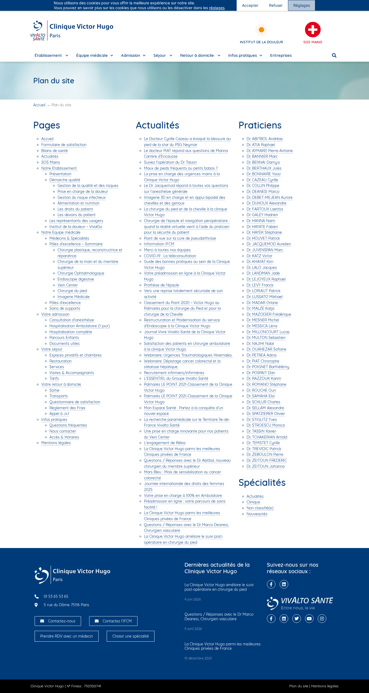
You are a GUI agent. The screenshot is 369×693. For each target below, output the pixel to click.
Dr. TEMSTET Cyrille (263, 442)
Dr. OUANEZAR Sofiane (266, 349)
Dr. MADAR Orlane (262, 302)
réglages (216, 7)
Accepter (250, 5)
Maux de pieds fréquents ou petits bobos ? (181, 168)
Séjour (160, 55)
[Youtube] (309, 618)
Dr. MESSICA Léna (262, 326)
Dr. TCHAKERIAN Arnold (267, 437)
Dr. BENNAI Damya (263, 162)
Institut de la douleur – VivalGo (75, 226)
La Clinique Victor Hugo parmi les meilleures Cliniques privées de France (182, 451)
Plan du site (298, 686)
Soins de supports (64, 308)
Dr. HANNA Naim (261, 220)
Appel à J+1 (59, 413)
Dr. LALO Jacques (262, 267)
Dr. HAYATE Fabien (262, 226)
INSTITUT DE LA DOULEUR (261, 42)
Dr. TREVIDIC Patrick (264, 448)
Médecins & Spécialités (69, 238)
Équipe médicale (92, 55)
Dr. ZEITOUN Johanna (265, 466)
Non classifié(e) (260, 508)
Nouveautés (257, 514)
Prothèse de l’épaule (161, 285)
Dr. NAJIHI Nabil (260, 343)
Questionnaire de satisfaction (74, 402)
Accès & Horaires (64, 437)
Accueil (39, 105)
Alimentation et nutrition (78, 203)
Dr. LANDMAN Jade (263, 273)
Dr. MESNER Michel (263, 320)
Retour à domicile (197, 55)
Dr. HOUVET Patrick (263, 238)
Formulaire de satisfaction (63, 144)
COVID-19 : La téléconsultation (170, 255)
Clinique (253, 502)
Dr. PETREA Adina (261, 355)
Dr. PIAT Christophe (263, 361)
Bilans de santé (54, 150)
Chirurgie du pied (72, 290)
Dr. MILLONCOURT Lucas (268, 331)
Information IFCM (159, 244)
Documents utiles (64, 343)
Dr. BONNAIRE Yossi (264, 173)
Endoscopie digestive (76, 279)
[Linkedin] (284, 584)
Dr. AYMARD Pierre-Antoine (270, 150)
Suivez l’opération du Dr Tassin (170, 162)
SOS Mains (312, 42)
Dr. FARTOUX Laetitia (265, 209)
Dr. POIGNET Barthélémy (268, 366)
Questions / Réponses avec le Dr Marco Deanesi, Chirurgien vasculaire (219, 616)
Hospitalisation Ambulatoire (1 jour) (79, 326)
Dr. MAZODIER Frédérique (269, 314)
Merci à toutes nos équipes (167, 250)
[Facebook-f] (271, 584)
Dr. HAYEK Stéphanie (264, 232)
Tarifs (54, 378)
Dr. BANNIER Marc (262, 156)
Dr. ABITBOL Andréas (265, 138)
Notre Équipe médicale (60, 232)
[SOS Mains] (313, 30)
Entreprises (281, 55)
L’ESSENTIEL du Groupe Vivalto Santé (176, 378)
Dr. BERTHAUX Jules (264, 168)
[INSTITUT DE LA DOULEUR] (261, 30)
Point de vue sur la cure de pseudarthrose (180, 238)
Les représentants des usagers (76, 220)
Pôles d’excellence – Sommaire (76, 244)
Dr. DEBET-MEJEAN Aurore (270, 197)
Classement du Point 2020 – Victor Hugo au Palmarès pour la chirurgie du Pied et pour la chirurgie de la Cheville (182, 308)
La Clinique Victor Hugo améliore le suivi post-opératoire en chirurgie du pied (219, 587)
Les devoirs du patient (77, 214)
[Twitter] (296, 618)
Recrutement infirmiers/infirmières (174, 372)
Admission (130, 55)
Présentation (60, 173)
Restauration (60, 361)
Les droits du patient (75, 209)
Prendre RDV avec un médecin (66, 636)
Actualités (49, 156)
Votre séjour (52, 349)
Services (56, 366)
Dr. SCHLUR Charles (263, 402)
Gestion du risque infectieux (82, 197)
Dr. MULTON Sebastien (266, 337)
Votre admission (55, 314)
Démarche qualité (64, 179)
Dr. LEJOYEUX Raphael (266, 279)
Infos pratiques (242, 55)
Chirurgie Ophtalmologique (81, 273)
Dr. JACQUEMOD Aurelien (269, 244)
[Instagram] (322, 618)
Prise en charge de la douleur (83, 191)
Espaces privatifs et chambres (76, 355)
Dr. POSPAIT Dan (261, 372)
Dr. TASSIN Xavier (261, 431)
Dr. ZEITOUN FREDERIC (267, 460)
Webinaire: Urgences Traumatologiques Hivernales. (188, 355)
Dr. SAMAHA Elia (260, 396)
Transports (58, 396)
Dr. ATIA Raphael (261, 144)
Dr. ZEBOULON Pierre (265, 454)
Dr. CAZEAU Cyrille (262, 179)
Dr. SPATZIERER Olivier (266, 413)
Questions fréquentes (68, 425)
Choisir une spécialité (130, 636)
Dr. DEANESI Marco (263, 191)
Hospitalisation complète (70, 331)
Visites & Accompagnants (71, 372)
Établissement (49, 55)
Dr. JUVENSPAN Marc (265, 250)
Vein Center (68, 285)
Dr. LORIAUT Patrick (263, 290)
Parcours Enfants (64, 337)
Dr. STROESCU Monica (266, 425)
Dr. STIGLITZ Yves (262, 419)
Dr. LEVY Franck (260, 285)
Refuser (276, 5)
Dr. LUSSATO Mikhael (265, 296)
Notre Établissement (59, 168)
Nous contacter (62, 431)
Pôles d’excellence (65, 302)
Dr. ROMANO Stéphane (266, 384)
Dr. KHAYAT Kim (260, 261)
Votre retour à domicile (61, 384)
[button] (334, 55)
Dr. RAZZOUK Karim (264, 378)
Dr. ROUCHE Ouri (261, 390)
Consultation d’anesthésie (71, 320)
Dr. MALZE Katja (260, 308)
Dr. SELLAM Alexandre (265, 407)
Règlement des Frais (67, 407)
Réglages (301, 5)
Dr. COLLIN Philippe (263, 185)
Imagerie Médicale (74, 296)
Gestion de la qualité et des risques (88, 185)
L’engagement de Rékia (164, 442)
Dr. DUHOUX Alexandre (266, 203)
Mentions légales (56, 442)
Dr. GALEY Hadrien (262, 214)
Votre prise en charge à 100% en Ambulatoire (183, 495)
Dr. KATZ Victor (259, 255)
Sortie (54, 390)
